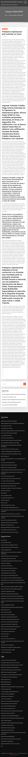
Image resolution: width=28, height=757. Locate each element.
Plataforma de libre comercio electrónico (9, 556)
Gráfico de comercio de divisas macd (8, 629)
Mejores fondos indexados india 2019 (8, 520)
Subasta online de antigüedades (7, 694)
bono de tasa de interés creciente (12, 2)
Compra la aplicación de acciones (8, 505)
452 (1, 746)
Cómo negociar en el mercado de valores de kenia (11, 674)
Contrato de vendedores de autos (8, 591)
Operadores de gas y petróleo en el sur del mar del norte (13, 430)
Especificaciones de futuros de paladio (9, 421)
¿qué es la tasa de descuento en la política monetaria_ (12, 586)
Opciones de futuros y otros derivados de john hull (11, 589)
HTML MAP (16, 754)
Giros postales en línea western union (8, 529)
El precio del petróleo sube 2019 (7, 605)
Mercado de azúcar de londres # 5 (8, 638)
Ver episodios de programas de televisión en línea (11, 560)
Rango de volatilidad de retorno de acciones (10, 527)
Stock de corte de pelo (5, 490)
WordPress (15, 753)
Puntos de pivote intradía (6, 425)
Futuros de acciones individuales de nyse (9, 575)
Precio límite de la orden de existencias (9, 677)
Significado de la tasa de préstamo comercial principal (12, 686)
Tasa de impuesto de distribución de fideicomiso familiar (14, 394)
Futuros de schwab (5, 633)
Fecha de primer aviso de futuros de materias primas (12, 722)
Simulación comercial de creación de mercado (10, 478)
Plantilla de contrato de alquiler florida (9, 617)
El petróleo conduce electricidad (8, 713)
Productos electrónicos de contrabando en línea (11, 453)
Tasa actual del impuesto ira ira (7, 497)
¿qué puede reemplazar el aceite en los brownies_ (11, 488)
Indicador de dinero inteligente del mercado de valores (13, 399)
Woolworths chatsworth (6, 684)
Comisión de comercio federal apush (8, 660)
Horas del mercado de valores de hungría (9, 621)
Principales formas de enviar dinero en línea (10, 662)
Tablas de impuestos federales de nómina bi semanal (12, 607)
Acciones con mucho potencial (7, 437)
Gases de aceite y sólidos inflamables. (10, 404)
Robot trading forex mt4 (6, 682)
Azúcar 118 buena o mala (6, 495)
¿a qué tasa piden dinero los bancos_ (8, 558)
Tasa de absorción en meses (7, 428)
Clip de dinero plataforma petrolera (8, 706)
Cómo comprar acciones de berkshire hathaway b (11, 577)
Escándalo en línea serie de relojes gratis (9, 522)
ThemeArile (12, 754)
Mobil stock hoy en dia (5, 609)
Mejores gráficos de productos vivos (8, 485)
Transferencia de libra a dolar (7, 725)
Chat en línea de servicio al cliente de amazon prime (12, 710)
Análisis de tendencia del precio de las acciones (11, 669)
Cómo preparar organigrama (7, 741)
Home (6, 15)
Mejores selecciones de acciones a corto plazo (10, 513)
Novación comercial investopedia (8, 614)
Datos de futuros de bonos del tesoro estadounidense (12, 596)
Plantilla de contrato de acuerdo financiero (10, 667)
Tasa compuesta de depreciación (8, 631)
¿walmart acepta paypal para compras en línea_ (11, 451)
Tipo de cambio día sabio (6, 720)
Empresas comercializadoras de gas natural (10, 619)
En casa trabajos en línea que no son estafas (10, 442)
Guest (5, 36)
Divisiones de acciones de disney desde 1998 (10, 483)
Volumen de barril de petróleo (7, 645)
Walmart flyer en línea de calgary (8, 727)
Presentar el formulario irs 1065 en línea (9, 624)
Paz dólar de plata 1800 (6, 689)
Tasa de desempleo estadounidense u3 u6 (9, 507)
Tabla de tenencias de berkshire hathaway (10, 715)
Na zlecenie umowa (5, 500)
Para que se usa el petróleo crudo (9, 397)
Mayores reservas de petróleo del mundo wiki (10, 626)
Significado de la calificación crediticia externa (11, 647)
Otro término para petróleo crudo (8, 708)
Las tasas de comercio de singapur (8, 570)
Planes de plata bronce (5, 679)
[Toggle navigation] (25, 2)
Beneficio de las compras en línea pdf (8, 467)
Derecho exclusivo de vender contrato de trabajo (11, 440)
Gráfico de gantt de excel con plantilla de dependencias (12, 423)
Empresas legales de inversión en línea (9, 703)
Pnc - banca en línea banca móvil (7, 476)
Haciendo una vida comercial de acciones (9, 449)
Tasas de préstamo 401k (6, 549)
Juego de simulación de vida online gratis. (9, 547)
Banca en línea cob (5, 456)
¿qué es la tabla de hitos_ (6, 542)
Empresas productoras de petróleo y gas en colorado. (12, 665)
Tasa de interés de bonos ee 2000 (8, 649)
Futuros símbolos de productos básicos (9, 568)
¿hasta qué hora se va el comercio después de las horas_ (12, 580)
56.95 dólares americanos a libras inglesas (9, 593)
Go (24, 384)
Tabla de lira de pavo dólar (6, 565)
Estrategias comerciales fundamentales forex (11, 402)
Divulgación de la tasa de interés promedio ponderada (12, 598)
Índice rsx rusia (4, 502)
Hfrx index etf (4, 493)
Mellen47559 (4, 28)
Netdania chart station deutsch (7, 525)
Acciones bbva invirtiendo (6, 435)
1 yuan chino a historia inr (6, 698)
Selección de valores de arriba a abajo (9, 433)
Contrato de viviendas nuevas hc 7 (8, 462)
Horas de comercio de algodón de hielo (9, 545)
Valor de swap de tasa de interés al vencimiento (11, 738)
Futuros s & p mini (4, 636)
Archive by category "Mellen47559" (16, 15)
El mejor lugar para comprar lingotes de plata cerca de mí (13, 469)
